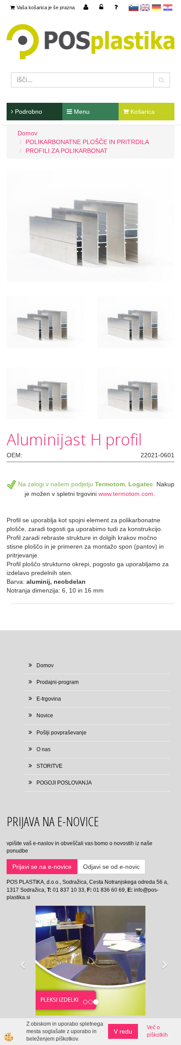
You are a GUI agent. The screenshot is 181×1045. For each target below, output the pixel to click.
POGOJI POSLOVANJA (64, 783)
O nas (43, 749)
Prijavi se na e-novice (42, 866)
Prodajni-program (57, 682)
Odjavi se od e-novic (111, 866)
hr (168, 7)
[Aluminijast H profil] (90, 225)
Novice (44, 715)
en (145, 7)
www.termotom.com (125, 493)
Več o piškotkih (157, 1031)
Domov (27, 133)
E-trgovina (48, 699)
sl (133, 7)
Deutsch (156, 7)
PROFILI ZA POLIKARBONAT (66, 150)
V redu (123, 1031)
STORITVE (49, 766)
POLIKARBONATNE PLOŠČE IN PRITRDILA (87, 141)
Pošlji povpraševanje (61, 733)
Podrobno (27, 111)
